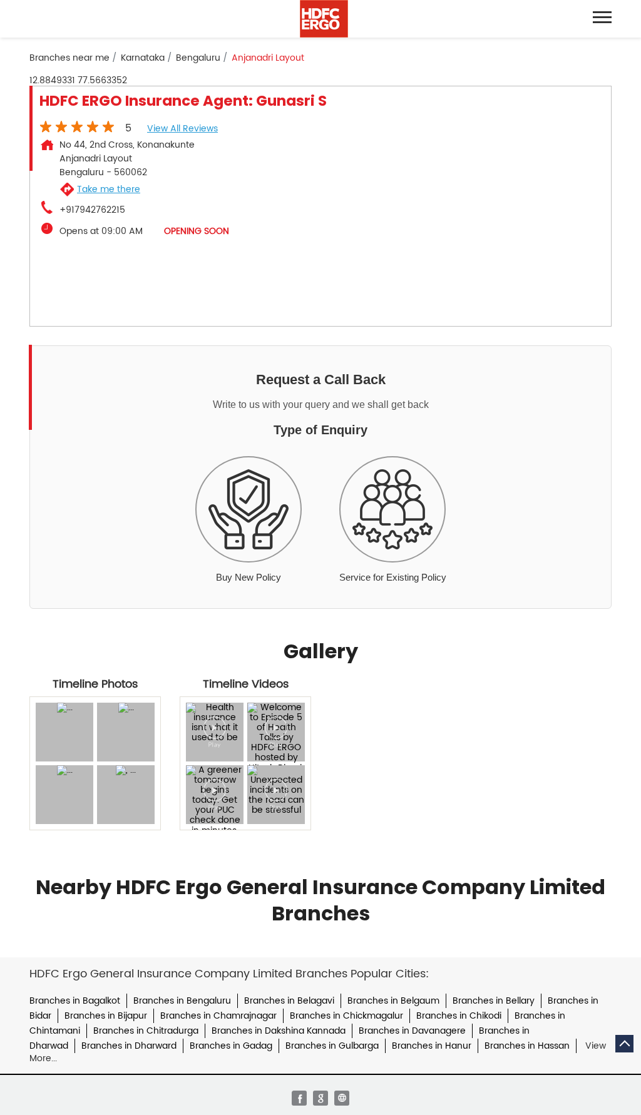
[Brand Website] (341, 1098)
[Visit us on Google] (320, 1098)
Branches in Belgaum (393, 1001)
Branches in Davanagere (412, 1031)
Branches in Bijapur (105, 1016)
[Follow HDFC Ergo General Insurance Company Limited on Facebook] (299, 1098)
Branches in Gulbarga (332, 1046)
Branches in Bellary (494, 1001)
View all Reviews (182, 128)
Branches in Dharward (129, 1046)
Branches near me (69, 58)
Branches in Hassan (527, 1046)
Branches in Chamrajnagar (218, 1016)
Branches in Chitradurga (145, 1031)
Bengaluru (198, 58)
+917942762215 (92, 210)
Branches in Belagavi (289, 1001)
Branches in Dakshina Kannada (279, 1031)
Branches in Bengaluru (182, 1001)
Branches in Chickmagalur (346, 1016)
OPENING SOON (196, 231)
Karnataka (143, 58)
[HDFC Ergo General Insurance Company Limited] (324, 19)
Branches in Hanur (431, 1046)
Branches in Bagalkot (74, 1001)
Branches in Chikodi (458, 1016)
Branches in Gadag (231, 1046)
